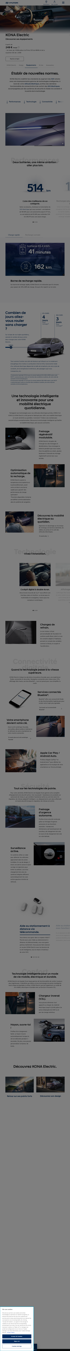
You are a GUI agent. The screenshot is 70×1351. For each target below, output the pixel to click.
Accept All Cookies (16, 1336)
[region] (17, 1329)
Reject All (17, 1341)
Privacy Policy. (11, 1332)
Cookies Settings (17, 1346)
